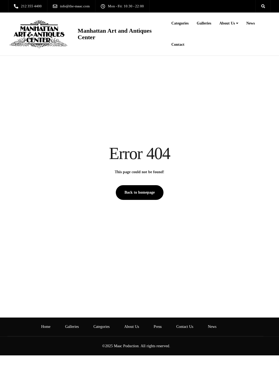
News (250, 23)
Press (158, 327)
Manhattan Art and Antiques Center (115, 34)
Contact (177, 44)
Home (45, 327)
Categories (180, 23)
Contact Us (184, 327)
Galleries (204, 23)
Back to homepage (140, 192)
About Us (227, 23)
